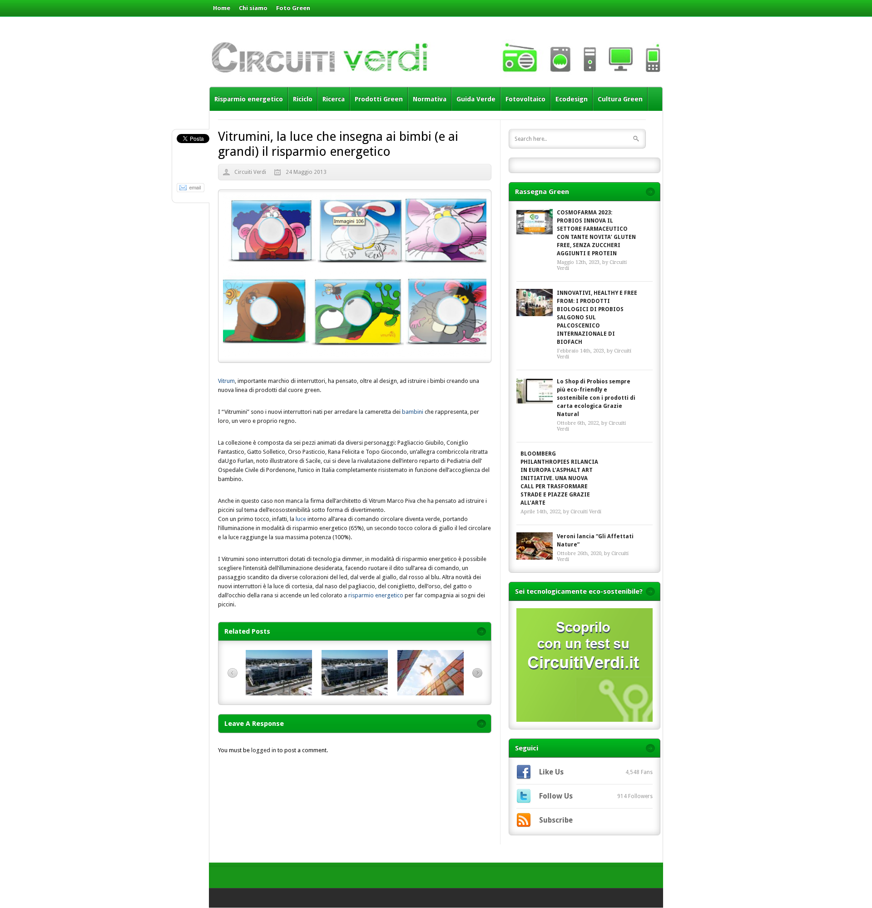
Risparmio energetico (248, 99)
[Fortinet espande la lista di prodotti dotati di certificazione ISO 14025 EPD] (355, 693)
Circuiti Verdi (250, 172)
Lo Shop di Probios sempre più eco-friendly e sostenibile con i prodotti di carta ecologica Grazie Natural (596, 397)
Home (221, 8)
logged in (263, 750)
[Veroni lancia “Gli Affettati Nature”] (534, 546)
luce (300, 519)
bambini (413, 411)
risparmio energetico (375, 595)
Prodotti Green (379, 99)
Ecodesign (571, 99)
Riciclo (302, 99)
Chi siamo (253, 8)
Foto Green (293, 8)
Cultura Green (620, 99)
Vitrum (226, 380)
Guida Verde (475, 99)
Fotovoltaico (525, 99)
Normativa (429, 99)
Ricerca (333, 99)
